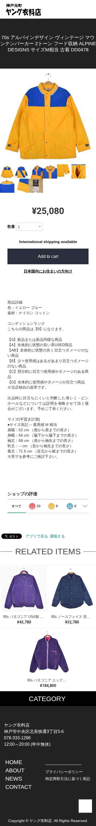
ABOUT (15, 770)
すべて (16, 506)
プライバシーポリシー (64, 772)
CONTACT (18, 787)
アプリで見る (37, 536)
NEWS (13, 778)
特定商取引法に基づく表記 (67, 779)
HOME (13, 762)
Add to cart (48, 256)
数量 (11, 226)
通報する (57, 536)
